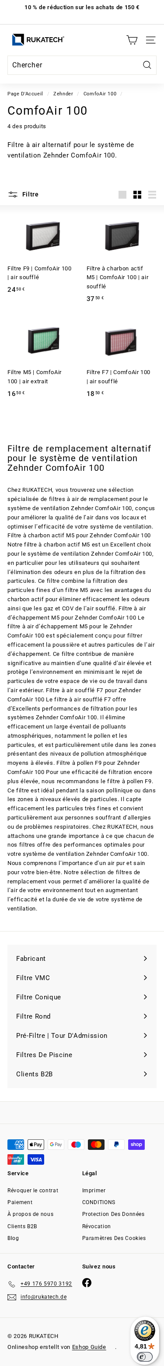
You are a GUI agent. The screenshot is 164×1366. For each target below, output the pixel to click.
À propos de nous (30, 1214)
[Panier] (132, 40)
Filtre (30, 194)
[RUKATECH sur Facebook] (86, 1282)
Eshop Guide (89, 1347)
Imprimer (94, 1190)
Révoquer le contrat (32, 1190)
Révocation (97, 1226)
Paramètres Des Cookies (114, 1238)
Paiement (19, 1202)
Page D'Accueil (25, 94)
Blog (13, 1238)
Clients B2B (22, 1226)
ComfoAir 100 (100, 94)
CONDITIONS (99, 1202)
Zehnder (63, 94)
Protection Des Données (113, 1214)
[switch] (145, 1357)
